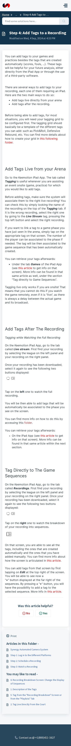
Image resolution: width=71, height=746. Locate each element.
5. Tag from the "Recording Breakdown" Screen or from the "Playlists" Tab (36, 696)
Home (5, 14)
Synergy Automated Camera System (29, 649)
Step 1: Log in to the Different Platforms (31, 655)
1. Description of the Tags (24, 689)
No (28, 613)
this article (25, 268)
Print (14, 636)
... (16, 14)
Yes (45, 613)
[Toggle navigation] (65, 5)
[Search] (64, 21)
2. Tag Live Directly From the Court (28, 704)
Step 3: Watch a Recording (24, 666)
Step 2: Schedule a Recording (26, 660)
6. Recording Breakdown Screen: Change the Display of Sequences (37, 681)
